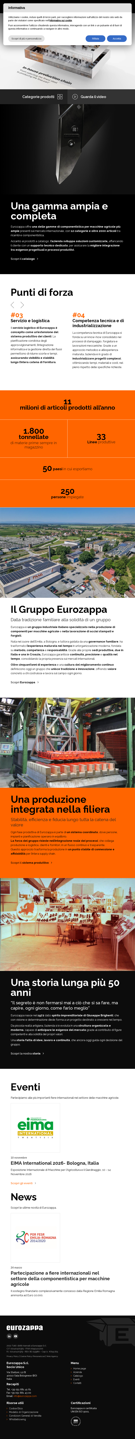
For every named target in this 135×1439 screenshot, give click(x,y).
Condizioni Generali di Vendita (25, 1415)
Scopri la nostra (25, 1053)
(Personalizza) (39, 1356)
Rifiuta (95, 38)
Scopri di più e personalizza (26, 38)
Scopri (23, 682)
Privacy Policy (13, 1356)
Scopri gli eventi (22, 1183)
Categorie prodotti (38, 97)
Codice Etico (16, 1408)
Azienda (77, 1372)
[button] (12, 305)
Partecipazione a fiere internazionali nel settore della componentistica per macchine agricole (60, 1278)
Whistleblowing (17, 1419)
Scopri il (23, 258)
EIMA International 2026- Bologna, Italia (55, 1163)
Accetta (117, 38)
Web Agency (52, 1356)
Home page (79, 1368)
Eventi (76, 1379)
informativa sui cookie (61, 20)
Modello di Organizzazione (23, 1412)
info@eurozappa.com (25, 1396)
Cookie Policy (26, 1356)
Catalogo (78, 1375)
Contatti (77, 1383)
